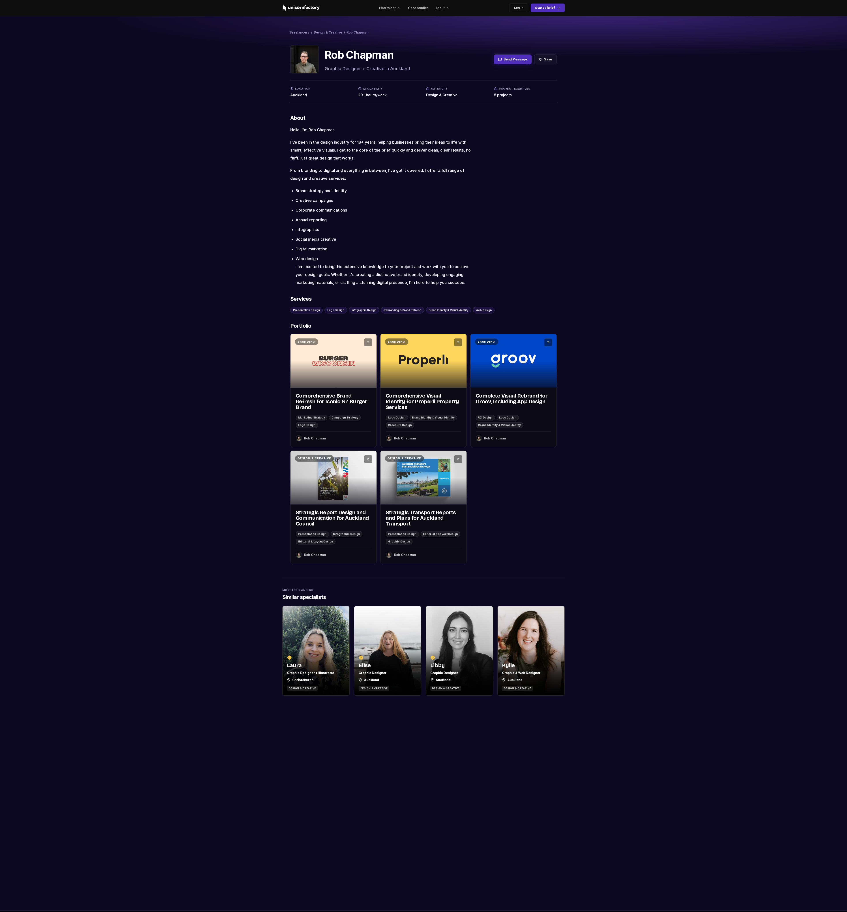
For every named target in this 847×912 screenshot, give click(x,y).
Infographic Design (364, 310)
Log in (518, 8)
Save (548, 59)
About (440, 8)
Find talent (387, 8)
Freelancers (299, 32)
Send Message (515, 59)
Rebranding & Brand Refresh (402, 310)
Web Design (484, 310)
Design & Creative (328, 32)
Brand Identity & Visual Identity (448, 310)
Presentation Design (306, 310)
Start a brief (545, 8)
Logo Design (335, 310)
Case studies (418, 8)
